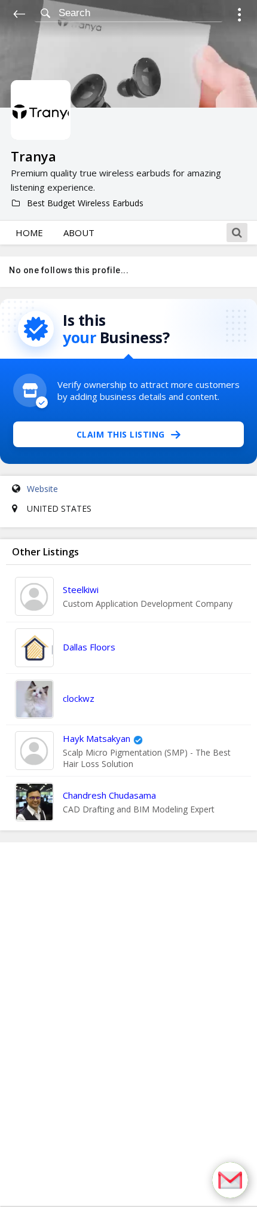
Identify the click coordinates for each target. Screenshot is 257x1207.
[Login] (239, 16)
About (78, 233)
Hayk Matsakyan (96, 738)
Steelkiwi (81, 589)
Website (42, 488)
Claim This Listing (121, 434)
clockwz (78, 698)
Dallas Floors (89, 647)
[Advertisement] (128, 1024)
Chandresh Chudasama (109, 795)
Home (29, 233)
